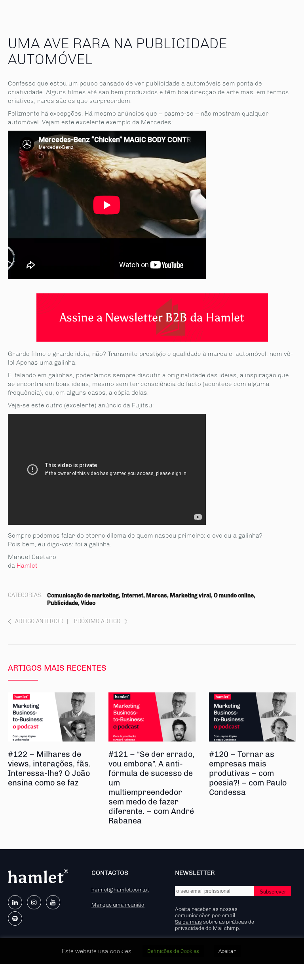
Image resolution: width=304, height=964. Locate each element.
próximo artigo (97, 621)
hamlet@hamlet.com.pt (120, 889)
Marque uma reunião (117, 904)
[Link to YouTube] (53, 902)
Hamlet (27, 565)
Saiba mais (188, 921)
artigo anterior (39, 621)
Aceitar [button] (227, 951)
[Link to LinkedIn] (15, 902)
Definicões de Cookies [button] (173, 951)
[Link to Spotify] (15, 918)
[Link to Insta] (34, 902)
